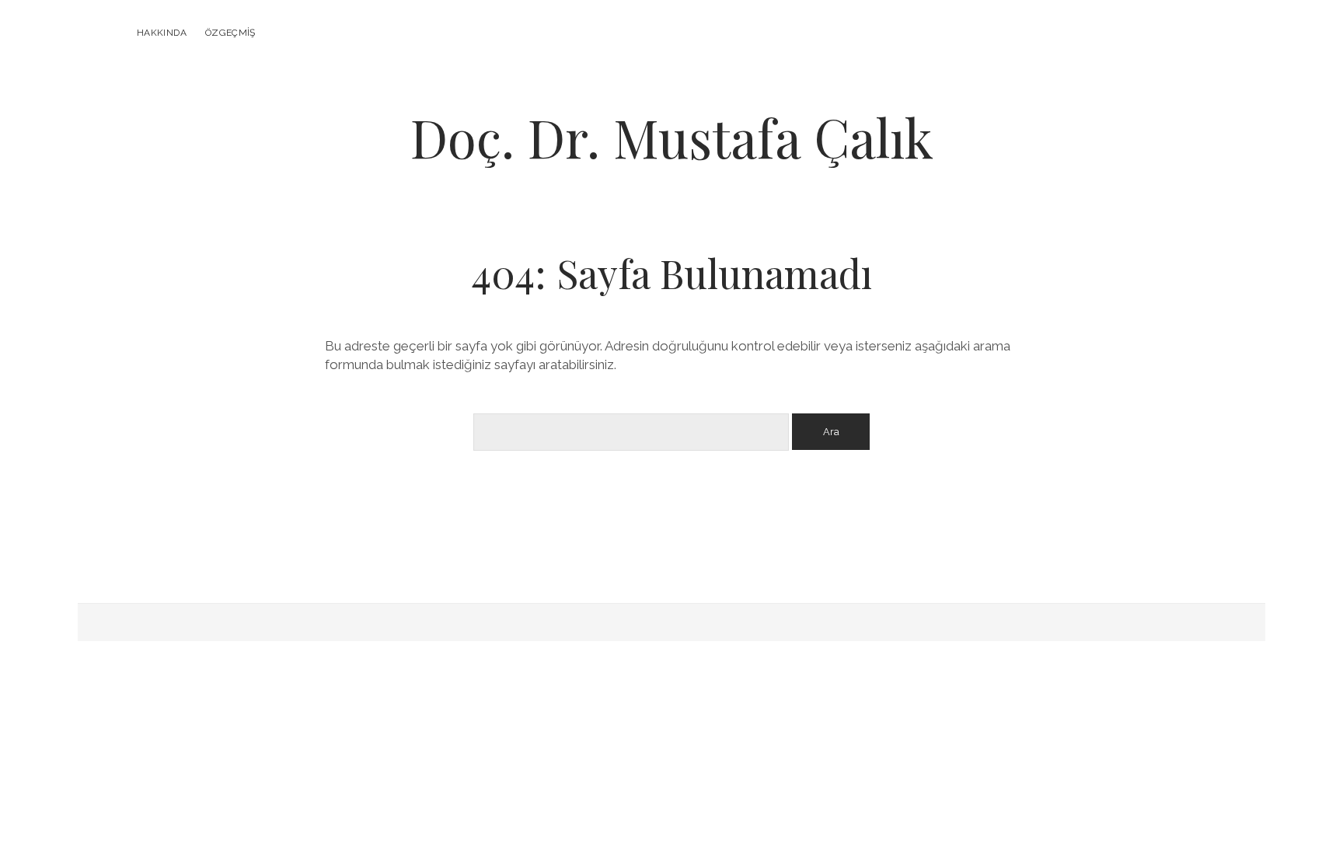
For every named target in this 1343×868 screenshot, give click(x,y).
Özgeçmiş (230, 32)
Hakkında (162, 32)
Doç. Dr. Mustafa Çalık (671, 137)
